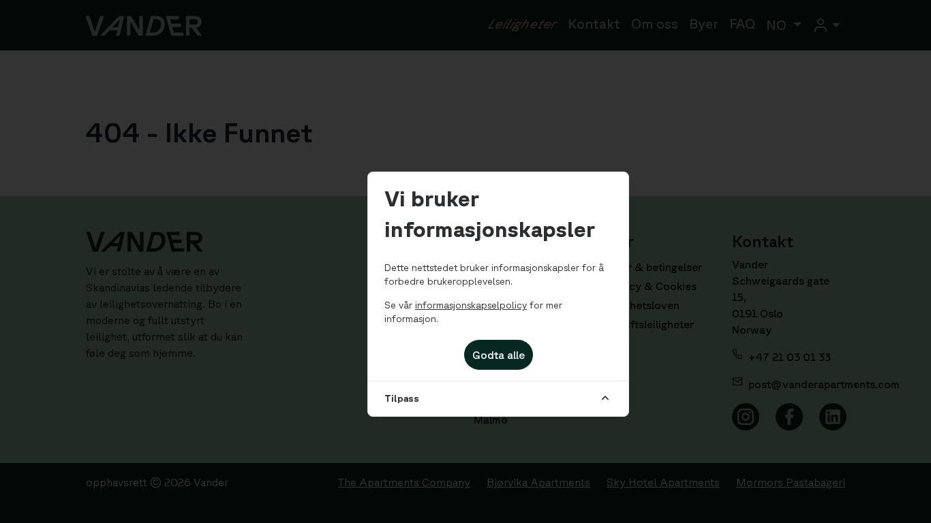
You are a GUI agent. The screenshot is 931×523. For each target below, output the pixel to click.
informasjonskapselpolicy (471, 305)
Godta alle (498, 355)
